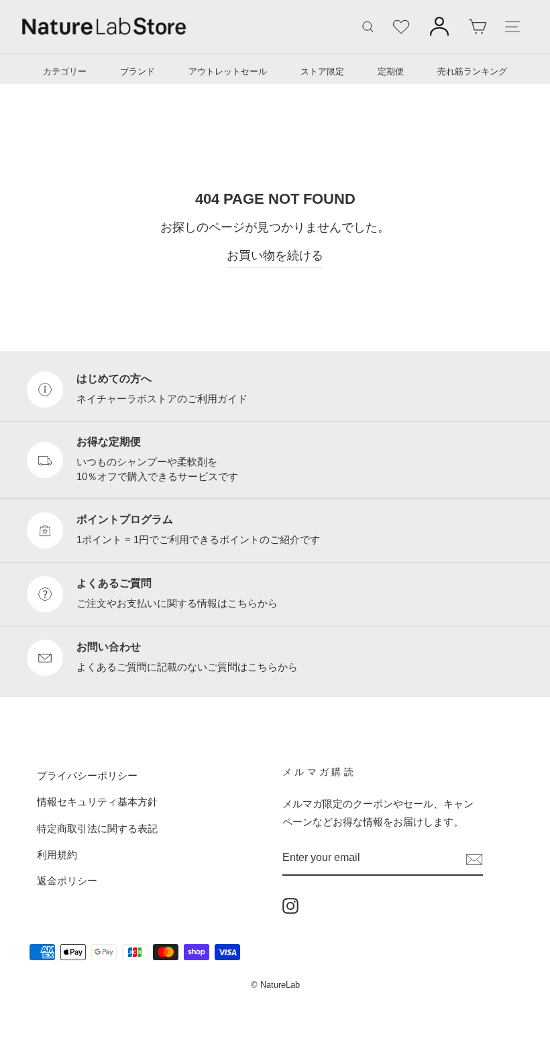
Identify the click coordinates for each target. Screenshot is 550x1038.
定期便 (391, 71)
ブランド (137, 71)
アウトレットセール (227, 71)
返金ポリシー (67, 880)
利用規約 (57, 854)
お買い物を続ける (275, 255)
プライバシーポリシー (87, 775)
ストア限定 (322, 71)
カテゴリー (65, 71)
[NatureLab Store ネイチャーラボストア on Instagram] (290, 905)
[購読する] (474, 858)
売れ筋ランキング (472, 71)
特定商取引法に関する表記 (97, 828)
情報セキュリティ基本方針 (97, 801)
